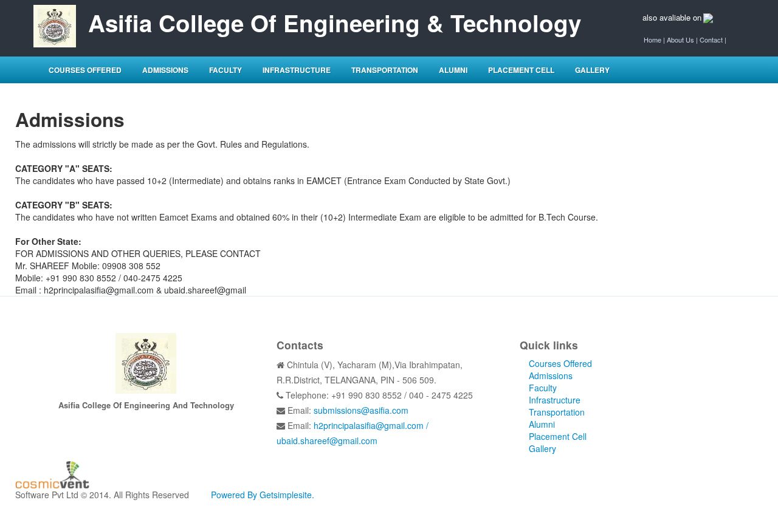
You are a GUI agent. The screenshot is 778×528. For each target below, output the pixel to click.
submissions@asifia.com (361, 410)
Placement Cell (521, 69)
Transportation (384, 69)
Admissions (165, 69)
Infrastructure (297, 69)
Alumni (453, 69)
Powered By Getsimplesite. (262, 495)
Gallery (592, 69)
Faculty (225, 69)
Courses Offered (85, 69)
